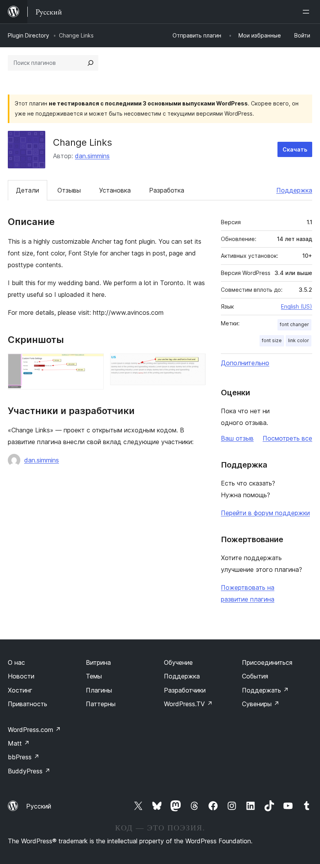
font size (272, 340)
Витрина (98, 662)
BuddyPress (29, 771)
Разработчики (185, 690)
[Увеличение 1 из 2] (93, 364)
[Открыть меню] (307, 11)
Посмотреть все (287, 438)
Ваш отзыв (237, 438)
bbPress (23, 757)
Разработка (166, 190)
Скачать (295, 149)
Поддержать (265, 690)
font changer (294, 324)
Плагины (99, 690)
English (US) (296, 306)
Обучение (178, 662)
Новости (21, 676)
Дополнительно (245, 363)
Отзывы (69, 190)
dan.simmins (92, 156)
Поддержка (294, 190)
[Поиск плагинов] (90, 63)
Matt (19, 743)
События (255, 676)
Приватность (27, 704)
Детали (27, 190)
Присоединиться (267, 662)
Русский (38, 806)
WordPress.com (34, 730)
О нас (16, 662)
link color (298, 340)
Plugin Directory (28, 35)
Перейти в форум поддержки (265, 513)
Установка (115, 190)
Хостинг (20, 690)
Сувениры (260, 704)
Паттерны (101, 704)
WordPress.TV (188, 704)
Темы (94, 676)
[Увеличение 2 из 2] (195, 364)
